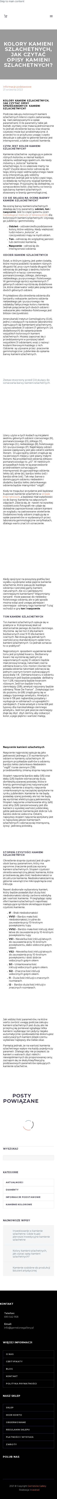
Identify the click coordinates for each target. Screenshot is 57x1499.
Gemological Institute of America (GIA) (25, 215)
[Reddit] (27, 1080)
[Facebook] (5, 1080)
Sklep (10, 1407)
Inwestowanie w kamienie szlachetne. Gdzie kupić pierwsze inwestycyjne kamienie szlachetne (31, 1235)
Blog (9, 1369)
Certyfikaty (14, 1361)
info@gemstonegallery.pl (19, 1327)
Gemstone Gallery (37, 1486)
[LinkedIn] (22, 1080)
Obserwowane (16, 1422)
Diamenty (12, 1189)
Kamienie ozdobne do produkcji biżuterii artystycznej (31, 1269)
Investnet (35, 1490)
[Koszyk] (5, 16)
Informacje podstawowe (17, 86)
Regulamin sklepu (18, 1429)
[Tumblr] (18, 1080)
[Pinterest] (14, 1080)
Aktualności (14, 1182)
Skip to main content (12, 1)
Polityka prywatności (21, 1383)
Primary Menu (51, 16)
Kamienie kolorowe (19, 1204)
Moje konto (14, 1415)
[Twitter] (9, 1080)
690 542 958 (11, 1316)
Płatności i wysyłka (19, 1437)
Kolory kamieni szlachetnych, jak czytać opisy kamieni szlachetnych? (30, 1253)
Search (51, 1158)
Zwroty (11, 1444)
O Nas (10, 1354)
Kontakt (12, 1376)
